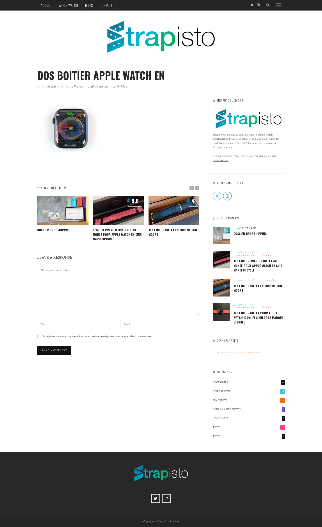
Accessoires (248, 382)
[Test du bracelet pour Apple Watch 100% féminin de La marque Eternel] (221, 311)
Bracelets (246, 255)
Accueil (46, 5)
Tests (89, 5)
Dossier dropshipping (53, 229)
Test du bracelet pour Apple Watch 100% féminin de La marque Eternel (258, 317)
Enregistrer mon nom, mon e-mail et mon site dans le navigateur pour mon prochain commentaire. (97, 336)
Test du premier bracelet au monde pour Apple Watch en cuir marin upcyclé (117, 234)
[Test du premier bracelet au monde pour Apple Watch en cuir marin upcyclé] (118, 210)
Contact (106, 5)
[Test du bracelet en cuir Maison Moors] (174, 210)
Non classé (246, 228)
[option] (62, 214)
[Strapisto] (161, 36)
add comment (98, 86)
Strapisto (52, 86)
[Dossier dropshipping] (62, 210)
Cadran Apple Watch (248, 409)
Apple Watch (68, 5)
